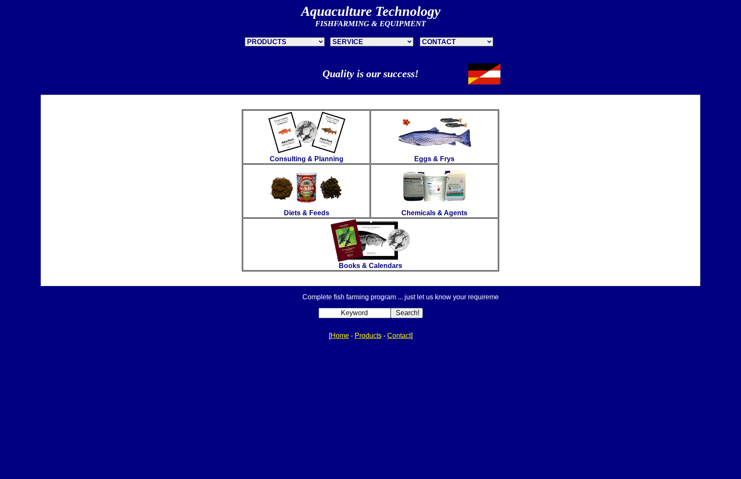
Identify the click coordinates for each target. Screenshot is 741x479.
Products (368, 335)
